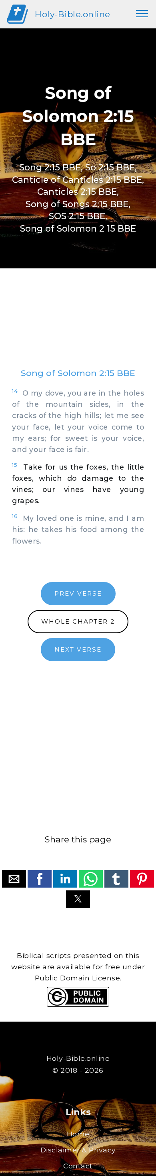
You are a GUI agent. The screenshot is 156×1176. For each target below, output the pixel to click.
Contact (78, 1166)
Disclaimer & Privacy (78, 1150)
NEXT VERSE (78, 649)
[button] (14, 879)
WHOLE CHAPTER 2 (78, 621)
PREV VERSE (78, 593)
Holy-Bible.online (72, 14)
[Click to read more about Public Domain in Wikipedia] (78, 1004)
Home (78, 1134)
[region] (78, 326)
